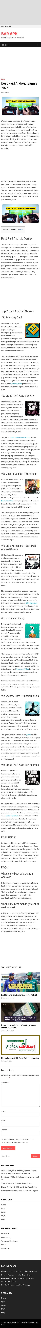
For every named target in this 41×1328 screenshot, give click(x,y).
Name (3, 1111)
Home (3, 1205)
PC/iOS (3, 1216)
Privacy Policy (6, 1237)
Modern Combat (7, 501)
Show (20, 229)
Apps (3, 1208)
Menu (6, 45)
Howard (6, 92)
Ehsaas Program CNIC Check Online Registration (20, 1058)
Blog (3, 79)
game (28, 735)
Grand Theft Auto (12, 816)
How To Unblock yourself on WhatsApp (15, 1285)
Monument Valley (22, 669)
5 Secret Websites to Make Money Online (16, 1183)
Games (3, 1212)
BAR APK (9, 33)
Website (4, 1130)
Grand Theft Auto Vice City (19, 437)
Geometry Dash (16, 383)
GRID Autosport (31, 603)
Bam (2, 1325)
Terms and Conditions (9, 1241)
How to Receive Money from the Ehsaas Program (19, 1190)
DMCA (3, 1244)
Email (3, 1120)
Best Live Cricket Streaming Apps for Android (19, 995)
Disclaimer (5, 1233)
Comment (5, 1082)
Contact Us (5, 1248)
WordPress (32, 1322)
